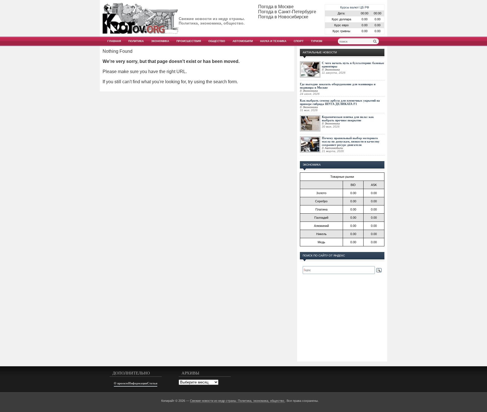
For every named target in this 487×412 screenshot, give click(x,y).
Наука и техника (273, 41)
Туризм (316, 41)
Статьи (152, 383)
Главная (114, 41)
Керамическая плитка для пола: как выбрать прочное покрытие (348, 118)
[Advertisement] (342, 323)
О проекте (121, 383)
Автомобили (243, 41)
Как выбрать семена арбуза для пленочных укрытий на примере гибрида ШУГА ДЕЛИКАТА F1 (340, 102)
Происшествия (188, 41)
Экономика (160, 41)
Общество (216, 41)
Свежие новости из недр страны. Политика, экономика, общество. (237, 400)
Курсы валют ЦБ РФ (354, 7)
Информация (137, 383)
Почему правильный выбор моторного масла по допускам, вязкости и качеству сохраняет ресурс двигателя (351, 141)
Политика (136, 41)
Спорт (299, 41)
